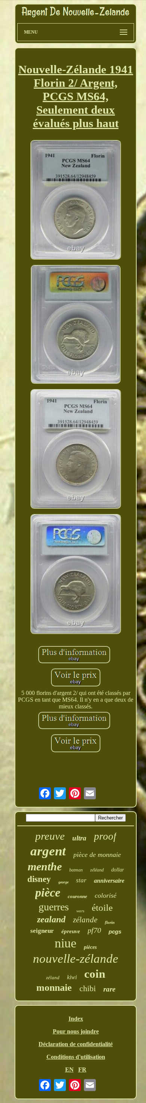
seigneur (42, 930)
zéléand (97, 870)
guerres (54, 907)
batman (76, 870)
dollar (117, 870)
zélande (85, 919)
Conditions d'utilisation (75, 1057)
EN (69, 1069)
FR (82, 1069)
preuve (50, 836)
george (63, 882)
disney (39, 879)
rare (109, 989)
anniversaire (109, 880)
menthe (45, 866)
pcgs (115, 931)
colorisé (105, 895)
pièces (90, 947)
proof (105, 836)
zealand (51, 919)
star (81, 880)
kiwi (72, 977)
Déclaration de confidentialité (76, 1044)
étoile (102, 908)
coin (94, 973)
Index (76, 1018)
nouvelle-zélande (75, 958)
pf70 (94, 930)
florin (110, 922)
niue (65, 943)
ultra (79, 838)
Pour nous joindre (76, 1031)
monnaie (54, 987)
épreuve (70, 931)
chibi (87, 988)
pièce (47, 892)
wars (80, 911)
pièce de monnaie (97, 854)
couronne (77, 896)
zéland (53, 977)
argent (48, 851)
